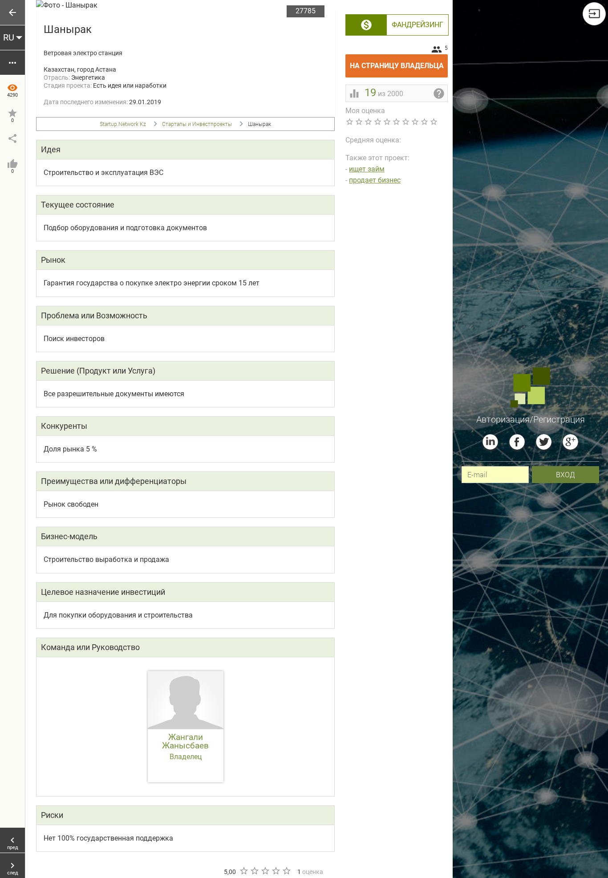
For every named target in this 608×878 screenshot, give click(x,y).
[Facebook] (517, 442)
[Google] (570, 442)
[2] (254, 870)
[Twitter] (543, 442)
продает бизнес (375, 180)
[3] (264, 870)
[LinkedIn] (490, 442)
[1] (243, 870)
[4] (275, 870)
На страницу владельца (399, 62)
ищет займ (367, 169)
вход (565, 474)
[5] (286, 870)
